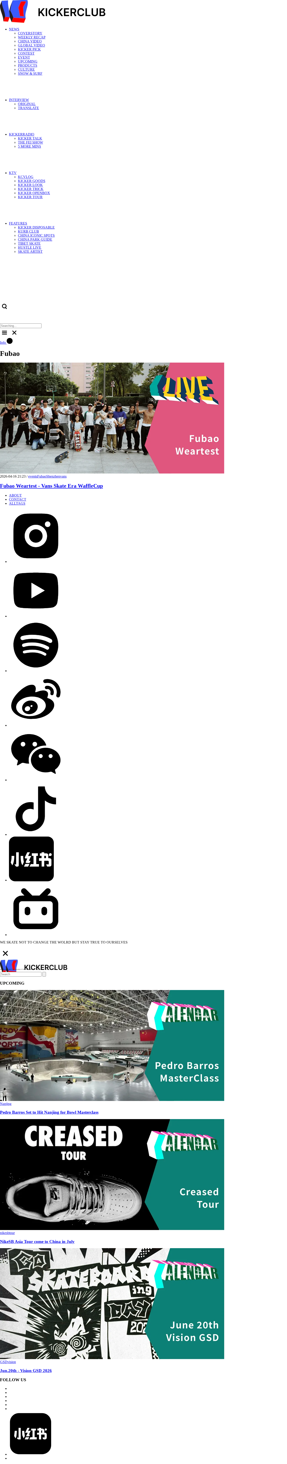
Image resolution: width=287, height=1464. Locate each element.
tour (12, 1233)
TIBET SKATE (29, 243)
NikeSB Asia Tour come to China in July (37, 1241)
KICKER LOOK (30, 185)
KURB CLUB (28, 231)
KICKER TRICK (30, 189)
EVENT (24, 57)
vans (63, 476)
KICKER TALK (30, 138)
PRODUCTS (27, 65)
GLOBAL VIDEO (31, 45)
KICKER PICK (29, 49)
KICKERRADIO (21, 134)
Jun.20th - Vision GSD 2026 (26, 1370)
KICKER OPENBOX (34, 193)
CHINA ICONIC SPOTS (36, 235)
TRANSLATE (28, 108)
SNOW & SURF (30, 73)
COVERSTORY (30, 33)
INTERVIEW (19, 100)
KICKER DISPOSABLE (36, 227)
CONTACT (17, 499)
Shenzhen (53, 476)
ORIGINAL (27, 104)
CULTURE (26, 69)
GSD (3, 1362)
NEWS (14, 29)
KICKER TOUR (30, 197)
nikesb (4, 1233)
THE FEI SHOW (30, 142)
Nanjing (5, 1104)
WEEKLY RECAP (32, 37)
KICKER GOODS (31, 181)
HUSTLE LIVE (29, 247)
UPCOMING (27, 61)
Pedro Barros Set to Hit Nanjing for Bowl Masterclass (49, 1112)
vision (11, 1362)
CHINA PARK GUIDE (35, 239)
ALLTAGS (17, 503)
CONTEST (26, 53)
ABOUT (15, 495)
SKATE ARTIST (30, 251)
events (32, 476)
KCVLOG (25, 177)
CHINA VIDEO (30, 41)
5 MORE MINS (29, 146)
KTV (13, 173)
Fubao (41, 476)
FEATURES (18, 223)
